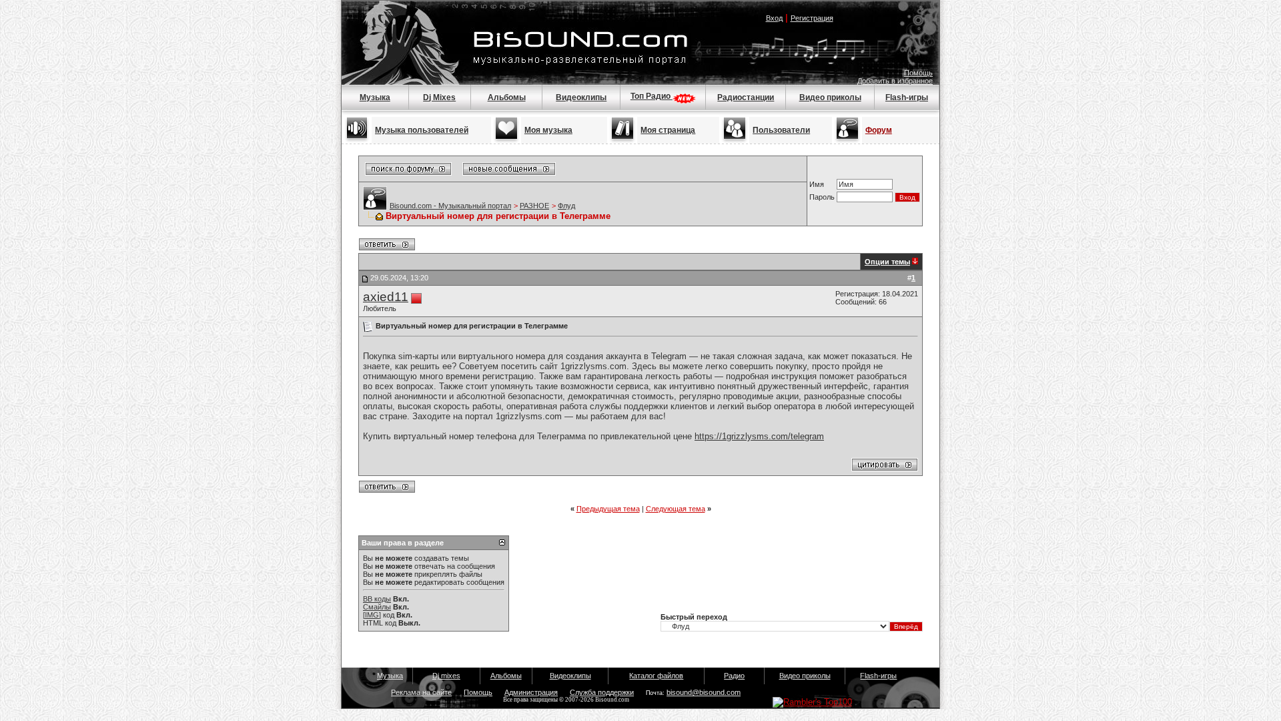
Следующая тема (675, 509)
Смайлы (377, 607)
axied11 (385, 297)
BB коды (377, 599)
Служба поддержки (602, 692)
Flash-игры (906, 97)
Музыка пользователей (421, 130)
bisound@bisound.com (704, 692)
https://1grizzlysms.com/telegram (759, 436)
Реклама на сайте (421, 692)
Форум (878, 130)
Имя (816, 184)
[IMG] (372, 615)
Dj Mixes (439, 97)
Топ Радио (651, 96)
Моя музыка (548, 130)
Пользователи (781, 130)
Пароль (822, 197)
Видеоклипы (581, 97)
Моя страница (667, 130)
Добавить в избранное (895, 81)
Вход (774, 18)
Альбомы (507, 97)
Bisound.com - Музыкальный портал (450, 206)
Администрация (531, 692)
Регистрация (812, 18)
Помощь (918, 73)
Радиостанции (745, 97)
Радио (734, 676)
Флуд (566, 206)
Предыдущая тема (608, 509)
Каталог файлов (656, 676)
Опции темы (887, 262)
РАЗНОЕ (534, 206)
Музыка (375, 97)
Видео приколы (830, 97)
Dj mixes (446, 676)
